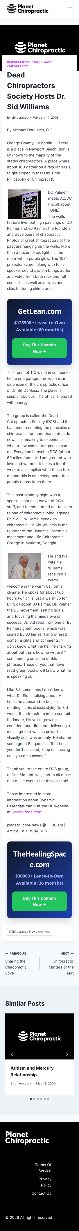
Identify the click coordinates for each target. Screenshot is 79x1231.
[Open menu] (70, 8)
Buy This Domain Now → (39, 348)
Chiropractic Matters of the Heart (61, 963)
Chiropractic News (22, 62)
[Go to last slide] (12, 1054)
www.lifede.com (27, 812)
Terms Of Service (43, 1168)
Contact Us (41, 1193)
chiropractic (19, 117)
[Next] (66, 1054)
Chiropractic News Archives (29, 931)
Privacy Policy (45, 1182)
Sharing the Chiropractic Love (15, 963)
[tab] (31, 1099)
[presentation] (39, 1036)
